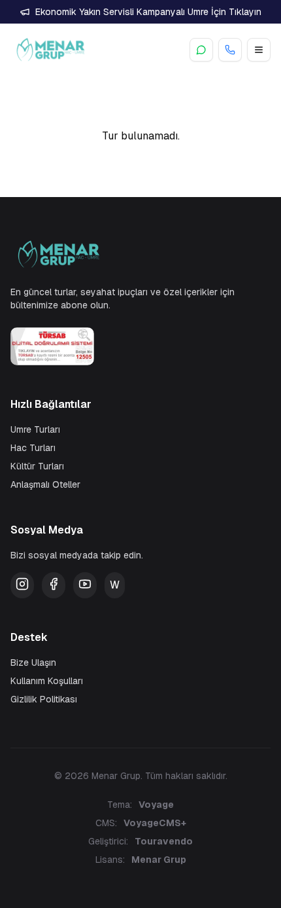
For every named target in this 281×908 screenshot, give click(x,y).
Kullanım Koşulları (46, 681)
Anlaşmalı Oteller (45, 484)
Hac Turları (33, 448)
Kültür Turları (37, 466)
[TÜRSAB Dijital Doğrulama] (140, 346)
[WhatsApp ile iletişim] (201, 50)
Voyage (156, 804)
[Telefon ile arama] (230, 50)
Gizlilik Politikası (43, 699)
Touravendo (164, 841)
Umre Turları (35, 429)
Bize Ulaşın (33, 662)
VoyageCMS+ (155, 823)
